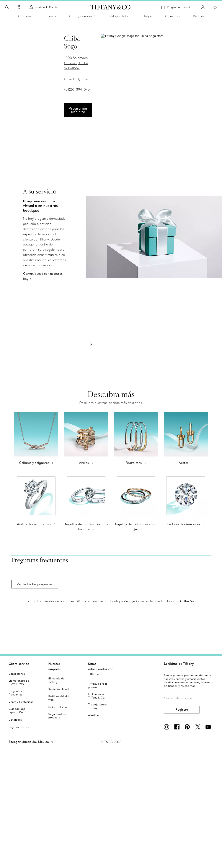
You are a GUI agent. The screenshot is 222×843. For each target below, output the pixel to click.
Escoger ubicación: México (29, 742)
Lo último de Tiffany (179, 664)
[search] (7, 7)
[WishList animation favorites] (215, 7)
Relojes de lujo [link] (120, 16)
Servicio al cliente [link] (46, 7)
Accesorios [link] (172, 16)
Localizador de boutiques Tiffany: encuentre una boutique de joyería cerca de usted (99, 601)
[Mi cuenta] (203, 7)
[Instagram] (167, 726)
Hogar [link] (147, 16)
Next (91, 344)
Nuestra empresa (54, 666)
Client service (19, 664)
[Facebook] (177, 726)
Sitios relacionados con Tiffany (100, 669)
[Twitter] (198, 726)
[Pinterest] (188, 726)
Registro (181, 709)
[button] (7, 7)
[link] (19, 7)
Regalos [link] (199, 16)
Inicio (29, 601)
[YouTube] (209, 726)
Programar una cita (180, 7)
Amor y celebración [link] (82, 16)
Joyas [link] (51, 16)
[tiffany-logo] (111, 7)
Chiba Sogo (188, 601)
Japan (171, 601)
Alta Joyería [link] (26, 16)
